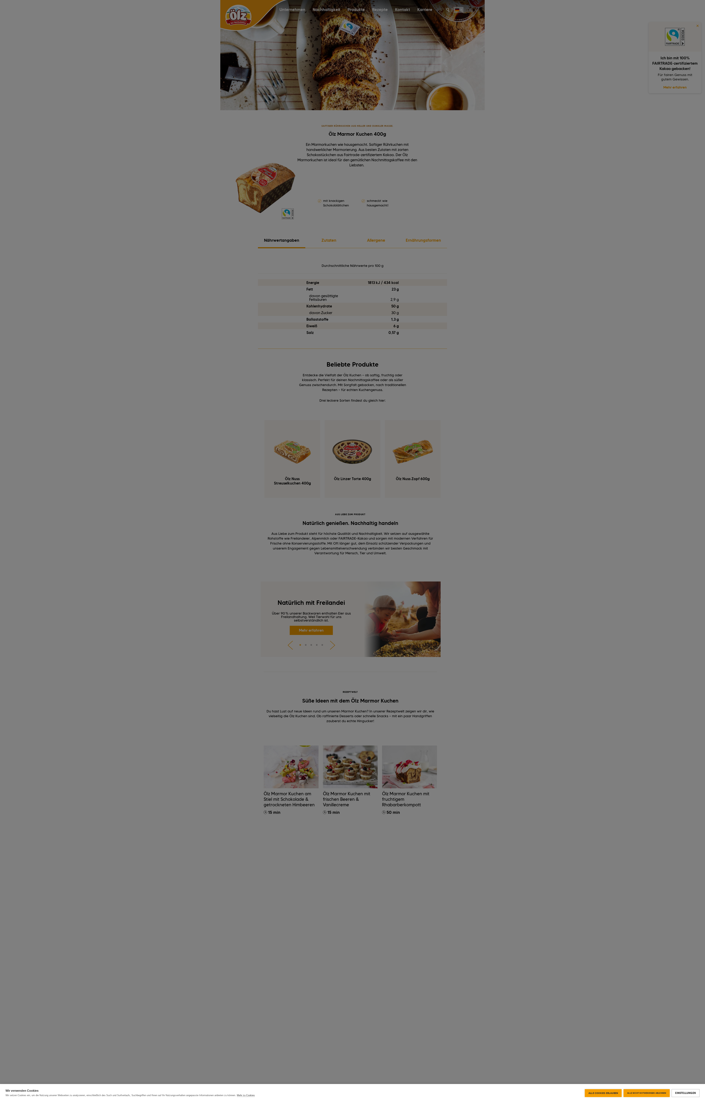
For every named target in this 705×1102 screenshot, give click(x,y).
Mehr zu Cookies (246, 1095)
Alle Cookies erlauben (603, 1093)
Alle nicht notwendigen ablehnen (646, 1093)
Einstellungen (685, 1093)
